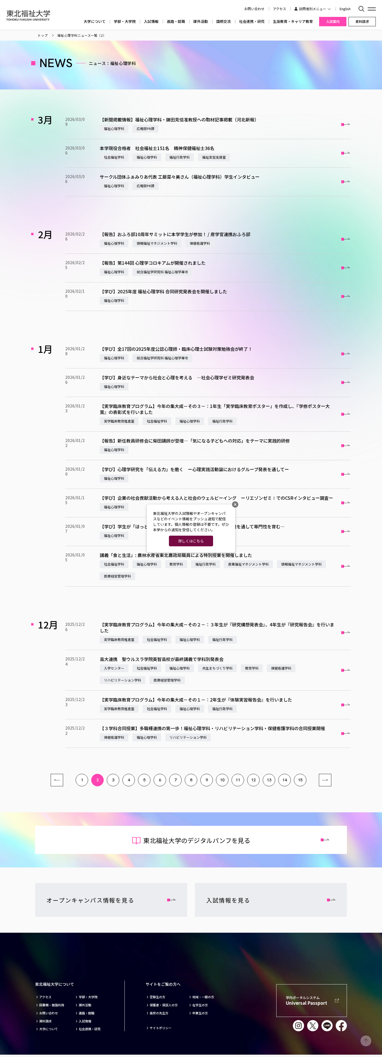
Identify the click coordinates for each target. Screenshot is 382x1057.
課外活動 (200, 21)
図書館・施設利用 (51, 1005)
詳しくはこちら (191, 540)
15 (300, 780)
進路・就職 (176, 21)
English (345, 8)
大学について (95, 21)
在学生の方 (200, 1005)
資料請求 (45, 1021)
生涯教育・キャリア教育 (293, 21)
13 (269, 780)
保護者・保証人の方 (164, 1005)
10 (222, 780)
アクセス (279, 8)
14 (284, 780)
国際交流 (223, 21)
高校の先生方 (159, 1013)
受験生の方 (157, 997)
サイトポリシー (161, 1028)
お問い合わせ (48, 1013)
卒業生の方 (200, 1013)
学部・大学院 (125, 21)
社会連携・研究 (252, 21)
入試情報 (151, 21)
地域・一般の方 (203, 997)
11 (237, 780)
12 (253, 780)
